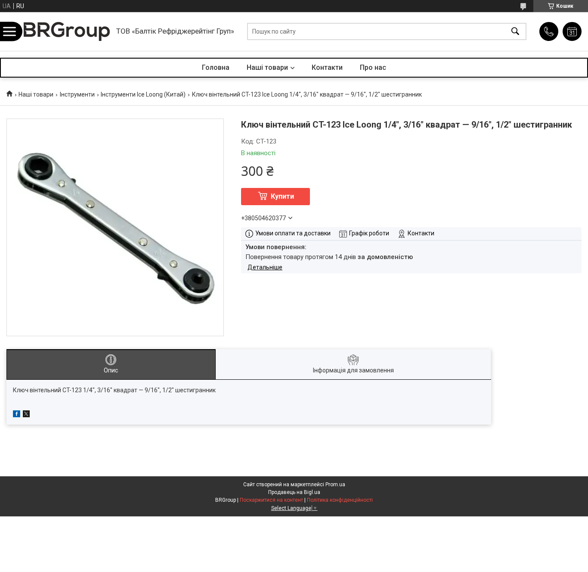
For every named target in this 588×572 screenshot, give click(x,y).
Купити (282, 196)
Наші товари (267, 67)
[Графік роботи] (572, 31)
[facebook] (16, 415)
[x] (26, 415)
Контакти (327, 67)
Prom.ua (335, 484)
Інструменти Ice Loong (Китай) (143, 94)
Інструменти (77, 94)
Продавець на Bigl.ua (294, 492)
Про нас (373, 67)
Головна (215, 67)
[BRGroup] (67, 31)
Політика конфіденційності (340, 500)
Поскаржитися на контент (271, 500)
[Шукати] (515, 32)
